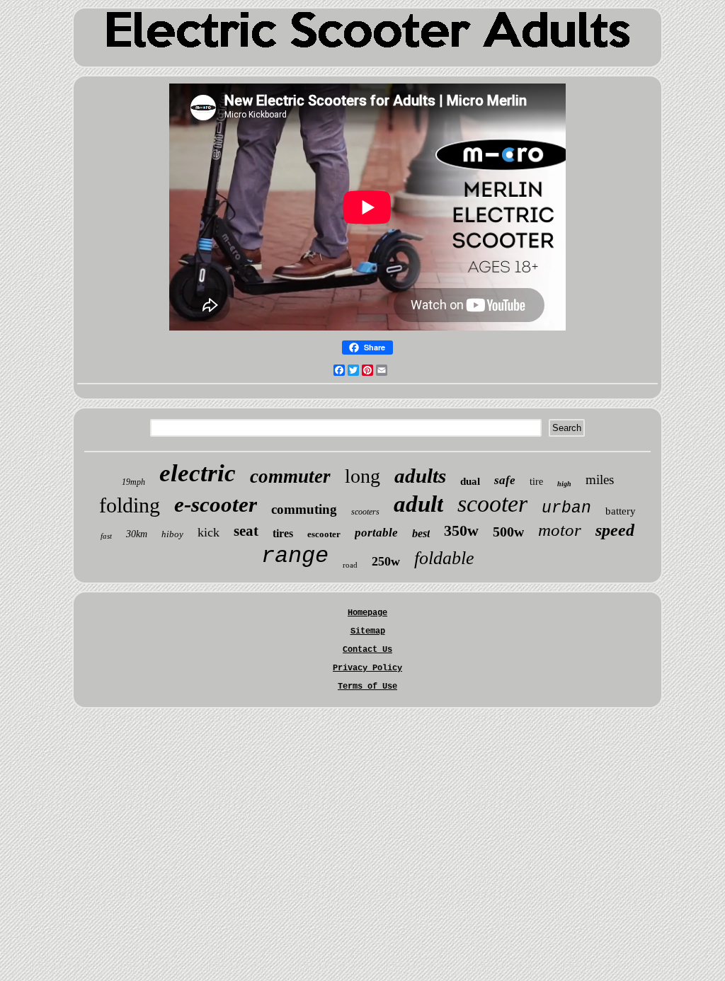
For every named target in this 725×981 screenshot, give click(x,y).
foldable (444, 558)
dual (470, 481)
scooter (492, 503)
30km (136, 534)
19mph (133, 482)
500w (508, 531)
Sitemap (367, 631)
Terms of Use (367, 687)
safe (504, 480)
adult (418, 504)
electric (197, 473)
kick (208, 532)
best (421, 533)
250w (386, 561)
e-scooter (215, 504)
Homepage (367, 613)
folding (129, 505)
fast (106, 536)
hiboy (172, 534)
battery (620, 511)
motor (559, 529)
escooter (324, 534)
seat (246, 530)
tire (536, 481)
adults (420, 475)
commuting (304, 509)
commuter (290, 476)
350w (461, 530)
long (362, 476)
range (295, 556)
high (564, 484)
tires (283, 533)
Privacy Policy (367, 668)
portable (376, 532)
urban (566, 508)
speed (614, 530)
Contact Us (367, 650)
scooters (365, 512)
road (350, 565)
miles (600, 479)
